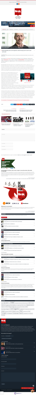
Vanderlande (25, 313)
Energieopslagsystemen (19, 55)
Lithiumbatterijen (10, 100)
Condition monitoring (8, 55)
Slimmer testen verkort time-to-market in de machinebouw (6, 124)
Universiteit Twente (18, 313)
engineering (19, 305)
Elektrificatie (14, 55)
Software (17, 311)
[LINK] (18, 12)
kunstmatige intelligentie (5, 309)
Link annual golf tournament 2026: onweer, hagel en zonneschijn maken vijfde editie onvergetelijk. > (20, 178)
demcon (3, 305)
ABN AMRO (6, 303)
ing (13, 306)
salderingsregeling (26, 100)
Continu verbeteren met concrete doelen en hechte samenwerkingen (13, 221)
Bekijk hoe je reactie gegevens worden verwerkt (24, 154)
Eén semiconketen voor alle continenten (9, 294)
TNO (21, 311)
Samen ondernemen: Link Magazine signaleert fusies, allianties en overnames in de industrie (16, 259)
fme (24, 305)
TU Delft (4, 313)
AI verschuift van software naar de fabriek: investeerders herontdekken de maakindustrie (30, 125)
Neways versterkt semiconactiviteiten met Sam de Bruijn (17, 2)
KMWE (26, 306)
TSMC (29, 311)
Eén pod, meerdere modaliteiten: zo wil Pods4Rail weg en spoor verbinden (18, 125)
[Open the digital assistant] (32, 391)
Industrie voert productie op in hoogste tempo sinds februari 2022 (12, 250)
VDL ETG (31, 313)
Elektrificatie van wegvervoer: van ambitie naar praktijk (11, 234)
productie (6, 311)
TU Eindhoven (9, 313)
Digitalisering (8, 305)
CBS (29, 303)
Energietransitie (25, 55)
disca (11, 305)
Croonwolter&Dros (4, 100)
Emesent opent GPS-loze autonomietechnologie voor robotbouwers (13, 245)
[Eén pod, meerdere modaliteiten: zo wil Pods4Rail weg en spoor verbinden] (18, 119)
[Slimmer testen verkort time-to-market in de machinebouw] (6, 119)
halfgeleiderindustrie (30, 305)
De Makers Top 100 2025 (27, 82)
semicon (10, 311)
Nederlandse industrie (28, 309)
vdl (28, 313)
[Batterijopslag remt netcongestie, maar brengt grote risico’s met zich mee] (18, 41)
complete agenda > (4, 238)
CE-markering (3, 55)
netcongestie (9, 58)
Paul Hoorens (20, 100)
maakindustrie (22, 309)
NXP (33, 309)
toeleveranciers (25, 311)
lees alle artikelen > (4, 228)
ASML (12, 303)
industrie (10, 306)
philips (3, 311)
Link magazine (14, 309)
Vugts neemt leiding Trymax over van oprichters (13, 352)
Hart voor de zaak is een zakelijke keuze (9, 223)
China (32, 303)
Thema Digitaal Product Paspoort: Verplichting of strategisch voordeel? (13, 236)
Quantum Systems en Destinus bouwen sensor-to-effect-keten (12, 261)
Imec (7, 306)
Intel (15, 306)
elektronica (14, 305)
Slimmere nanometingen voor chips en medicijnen (11, 277)
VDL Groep (3, 315)
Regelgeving (30, 55)
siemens (14, 311)
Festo (22, 305)
